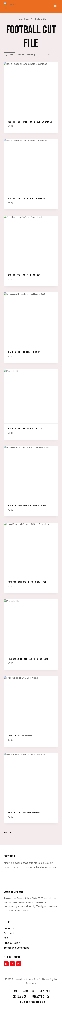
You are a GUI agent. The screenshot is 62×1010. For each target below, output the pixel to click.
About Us (9, 928)
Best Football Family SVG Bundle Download (30, 121)
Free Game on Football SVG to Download (28, 658)
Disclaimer (19, 997)
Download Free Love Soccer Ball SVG (26, 428)
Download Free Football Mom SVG (25, 352)
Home (15, 991)
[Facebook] (6, 963)
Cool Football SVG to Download (24, 275)
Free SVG (9, 832)
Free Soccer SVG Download (21, 735)
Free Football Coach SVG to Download (27, 582)
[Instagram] (18, 963)
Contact (9, 933)
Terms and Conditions (16, 948)
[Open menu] (55, 6)
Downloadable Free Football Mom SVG (27, 505)
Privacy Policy (12, 943)
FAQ (6, 938)
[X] (12, 963)
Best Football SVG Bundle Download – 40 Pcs (30, 198)
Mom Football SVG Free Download (25, 812)
